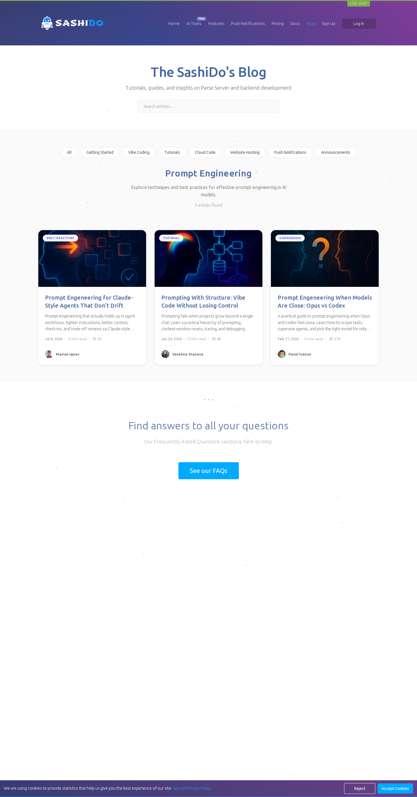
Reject (359, 788)
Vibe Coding (138, 152)
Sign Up (329, 23)
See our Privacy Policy (192, 788)
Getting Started (100, 152)
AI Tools (193, 23)
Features (216, 23)
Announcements (335, 152)
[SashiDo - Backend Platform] (72, 29)
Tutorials (172, 152)
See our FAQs (209, 470)
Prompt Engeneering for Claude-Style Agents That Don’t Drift (89, 301)
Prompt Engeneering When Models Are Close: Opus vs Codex (325, 301)
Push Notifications (248, 23)
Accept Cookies (395, 788)
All (69, 152)
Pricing (278, 23)
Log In (358, 23)
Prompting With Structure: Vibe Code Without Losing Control (203, 301)
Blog (311, 23)
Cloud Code (205, 152)
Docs (295, 23)
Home (174, 23)
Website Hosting (245, 152)
